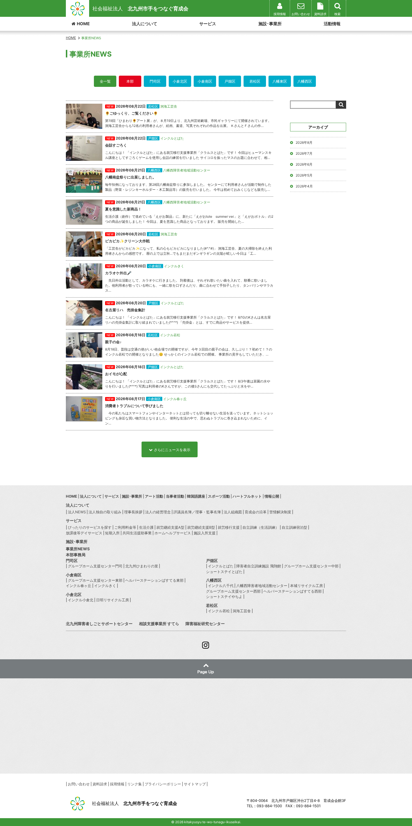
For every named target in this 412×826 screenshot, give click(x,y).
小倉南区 (205, 81)
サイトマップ (195, 784)
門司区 (155, 81)
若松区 (254, 81)
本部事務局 (75, 554)
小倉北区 (180, 81)
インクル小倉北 (80, 600)
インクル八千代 (220, 585)
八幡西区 (304, 81)
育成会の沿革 (256, 512)
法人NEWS (77, 512)
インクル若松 (219, 611)
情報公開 (272, 496)
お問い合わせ (79, 784)
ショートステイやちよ (224, 596)
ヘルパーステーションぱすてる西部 (292, 591)
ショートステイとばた (224, 571)
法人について (144, 23)
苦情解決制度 (280, 512)
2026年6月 (304, 164)
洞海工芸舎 (242, 611)
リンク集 (134, 784)
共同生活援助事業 (137, 533)
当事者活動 (175, 496)
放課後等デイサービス (84, 533)
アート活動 (154, 496)
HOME (83, 23)
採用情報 (117, 784)
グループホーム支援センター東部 (95, 580)
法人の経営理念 (158, 512)
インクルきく (105, 585)
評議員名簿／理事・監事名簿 (197, 512)
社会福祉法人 (140, 8)
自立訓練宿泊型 (294, 527)
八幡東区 (279, 81)
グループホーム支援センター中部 (311, 566)
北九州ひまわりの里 (141, 566)
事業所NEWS (78, 548)
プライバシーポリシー (163, 784)
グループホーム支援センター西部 (233, 591)
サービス (207, 23)
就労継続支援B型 (201, 527)
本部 (130, 81)
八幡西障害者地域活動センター (261, 585)
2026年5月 (304, 175)
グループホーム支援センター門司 (95, 566)
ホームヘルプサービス (172, 533)
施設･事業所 (270, 23)
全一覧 (105, 81)
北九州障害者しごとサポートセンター (99, 623)
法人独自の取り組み (105, 512)
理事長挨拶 (133, 512)
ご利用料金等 (125, 527)
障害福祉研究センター (205, 623)
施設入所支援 (205, 533)
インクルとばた (220, 566)
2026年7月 (304, 153)
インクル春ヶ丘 (78, 585)
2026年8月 (304, 142)
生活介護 (146, 527)
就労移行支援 (229, 527)
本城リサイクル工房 (306, 585)
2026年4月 (304, 186)
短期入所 (112, 533)
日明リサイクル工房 (112, 600)
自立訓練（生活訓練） (260, 527)
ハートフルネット (247, 496)
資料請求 (99, 784)
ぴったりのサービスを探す (90, 527)
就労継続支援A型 (170, 527)
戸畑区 (229, 81)
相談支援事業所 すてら (159, 623)
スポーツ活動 (219, 496)
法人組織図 (233, 512)
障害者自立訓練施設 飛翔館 (258, 566)
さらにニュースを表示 (172, 449)
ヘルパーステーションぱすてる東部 (154, 580)
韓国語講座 (196, 496)
